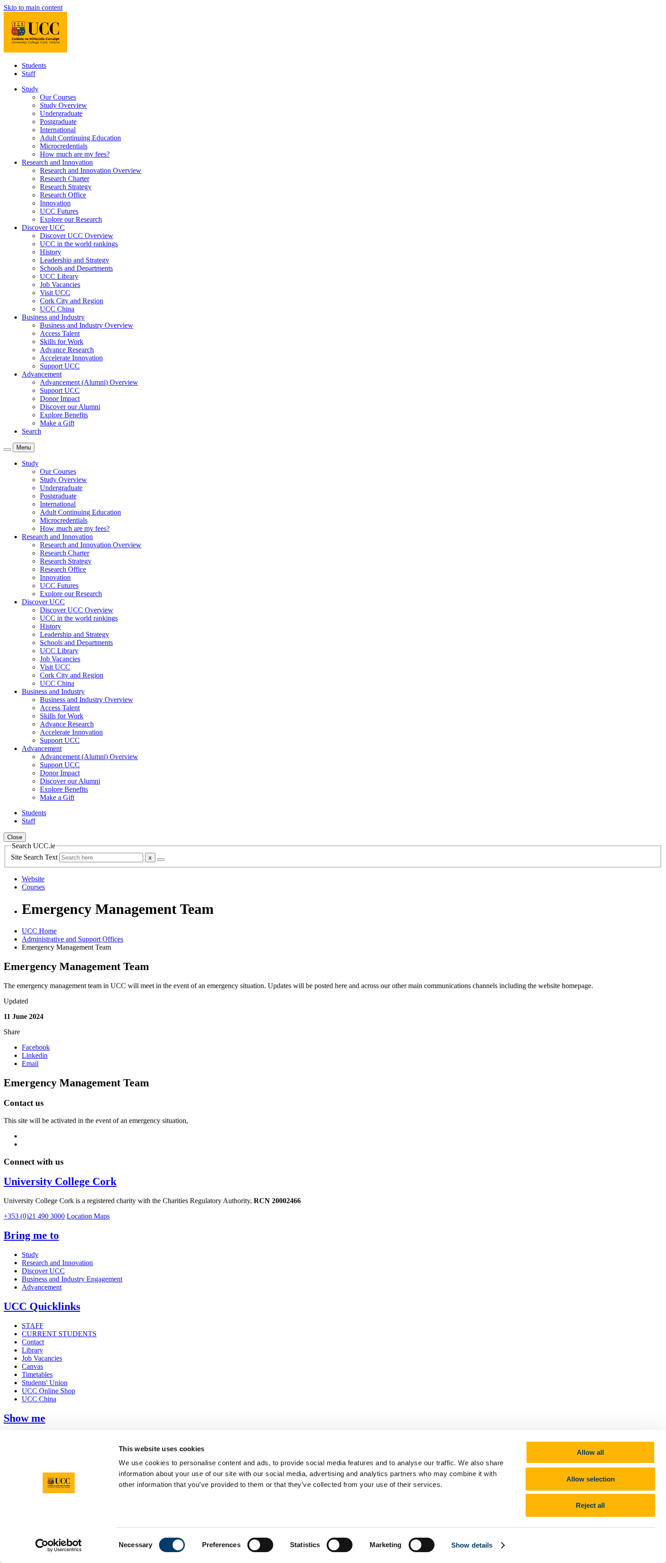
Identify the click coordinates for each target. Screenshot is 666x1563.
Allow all (590, 1452)
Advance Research (67, 350)
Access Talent (60, 333)
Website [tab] (33, 879)
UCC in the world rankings (79, 244)
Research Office (63, 195)
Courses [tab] (33, 887)
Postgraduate (58, 121)
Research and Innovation (57, 1263)
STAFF (32, 1325)
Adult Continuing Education (80, 138)
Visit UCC (55, 292)
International (58, 130)
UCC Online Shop (48, 1391)
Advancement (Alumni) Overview (89, 382)
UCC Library (59, 276)
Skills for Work (61, 341)
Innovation (55, 203)
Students (34, 65)
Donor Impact (60, 398)
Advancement (42, 1287)
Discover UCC (43, 1271)
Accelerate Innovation (71, 358)
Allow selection (590, 1479)
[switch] (260, 1545)
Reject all (590, 1505)
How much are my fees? (75, 154)
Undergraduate (61, 113)
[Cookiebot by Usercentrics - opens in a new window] (58, 1545)
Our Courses (58, 97)
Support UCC (60, 366)
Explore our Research (71, 219)
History (50, 252)
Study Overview (63, 105)
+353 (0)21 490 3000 (34, 1216)
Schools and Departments (76, 268)
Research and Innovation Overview (90, 170)
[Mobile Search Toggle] (7, 449)
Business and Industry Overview (86, 325)
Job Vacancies (60, 284)
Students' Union (45, 1382)
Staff (28, 73)
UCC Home (39, 931)
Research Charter (64, 178)
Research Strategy (66, 187)
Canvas (32, 1366)
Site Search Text (35, 857)
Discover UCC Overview (76, 235)
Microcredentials (63, 146)
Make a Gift (57, 423)
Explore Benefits (64, 415)
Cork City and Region (71, 301)
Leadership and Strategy (74, 260)
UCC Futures (59, 211)
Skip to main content (33, 7)
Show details (471, 1545)
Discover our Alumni (70, 407)
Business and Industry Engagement (72, 1279)
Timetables (37, 1374)
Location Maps (88, 1216)
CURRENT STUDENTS (59, 1334)
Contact (33, 1342)
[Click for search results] (160, 859)
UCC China (57, 309)
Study (30, 1254)
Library (32, 1350)
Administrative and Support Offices (72, 939)
